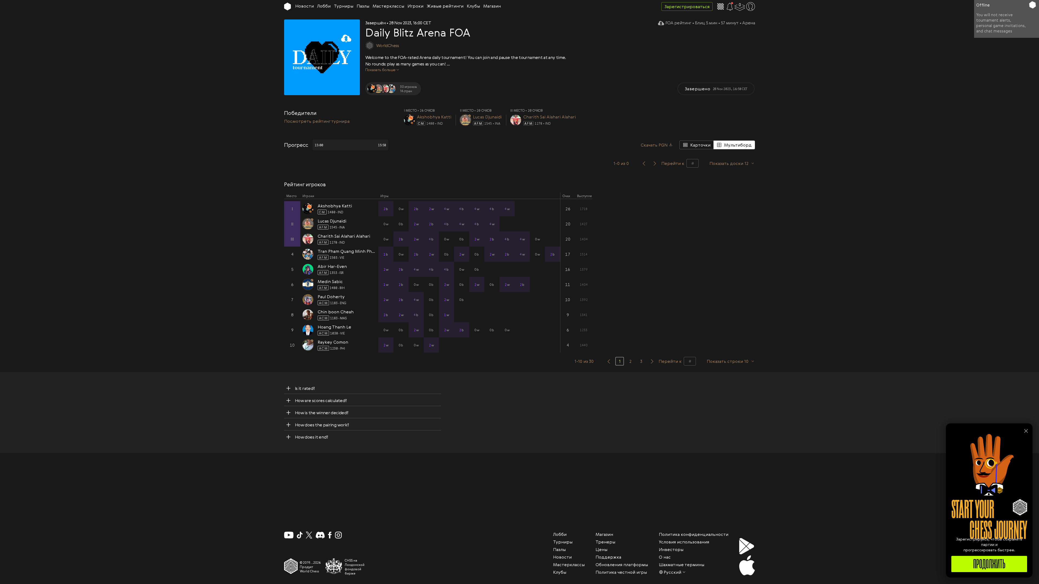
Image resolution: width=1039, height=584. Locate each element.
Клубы (473, 6)
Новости (304, 6)
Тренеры (605, 542)
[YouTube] (289, 535)
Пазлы (363, 6)
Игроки (415, 6)
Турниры (343, 6)
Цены (601, 549)
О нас (665, 557)
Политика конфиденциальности (693, 534)
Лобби (324, 6)
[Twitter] (309, 535)
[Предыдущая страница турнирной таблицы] (608, 361)
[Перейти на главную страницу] (287, 6)
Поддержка (608, 557)
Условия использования (684, 542)
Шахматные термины (681, 565)
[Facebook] (330, 535)
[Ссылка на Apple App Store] (747, 565)
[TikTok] (300, 535)
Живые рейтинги (445, 6)
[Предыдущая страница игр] (644, 163)
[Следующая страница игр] (654, 163)
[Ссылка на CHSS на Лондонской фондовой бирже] (334, 566)
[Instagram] (338, 535)
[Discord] (320, 535)
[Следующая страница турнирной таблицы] (652, 361)
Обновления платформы (622, 565)
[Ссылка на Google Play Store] (747, 546)
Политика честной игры (621, 572)
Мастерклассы (388, 6)
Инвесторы (671, 549)
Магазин (492, 6)
